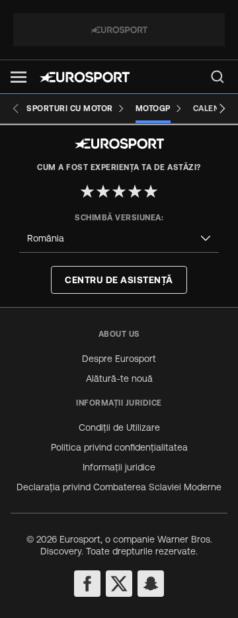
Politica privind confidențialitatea (119, 447)
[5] (151, 191)
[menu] (217, 76)
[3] (119, 191)
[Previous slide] (16, 108)
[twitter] (119, 583)
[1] (87, 191)
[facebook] (87, 583)
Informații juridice (119, 467)
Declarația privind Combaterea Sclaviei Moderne (119, 487)
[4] (135, 191)
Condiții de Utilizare (119, 427)
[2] (103, 191)
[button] (18, 77)
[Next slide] (222, 108)
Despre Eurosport (119, 358)
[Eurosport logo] (85, 77)
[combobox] (119, 238)
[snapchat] (151, 583)
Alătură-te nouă (119, 378)
